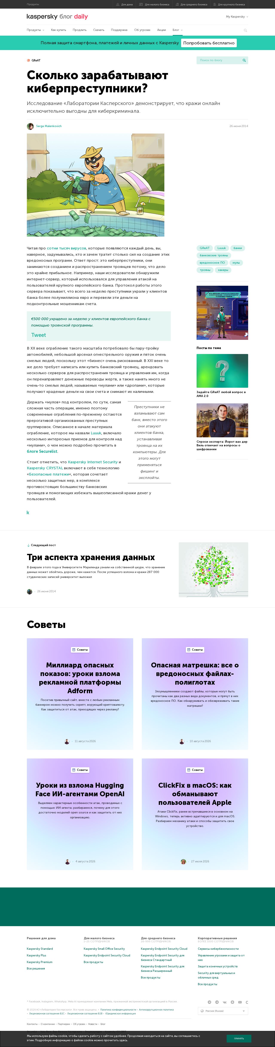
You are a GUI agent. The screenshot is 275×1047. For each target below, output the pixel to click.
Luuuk (96, 433)
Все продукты (93, 962)
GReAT (36, 60)
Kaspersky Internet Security (93, 462)
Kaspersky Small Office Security (104, 948)
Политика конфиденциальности (118, 1009)
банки (238, 248)
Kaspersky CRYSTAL (45, 468)
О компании (48, 1024)
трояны (205, 270)
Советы (82, 649)
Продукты (34, 30)
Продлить (79, 30)
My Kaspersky (235, 16)
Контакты (32, 1024)
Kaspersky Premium (39, 962)
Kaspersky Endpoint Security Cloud (107, 955)
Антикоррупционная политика (156, 1009)
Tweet (38, 335)
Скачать (98, 30)
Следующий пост (43, 545)
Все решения (36, 968)
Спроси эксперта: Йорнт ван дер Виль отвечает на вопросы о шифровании (222, 445)
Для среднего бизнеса (194, 4)
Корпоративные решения (217, 938)
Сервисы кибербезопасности (218, 948)
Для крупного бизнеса (231, 4)
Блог (176, 30)
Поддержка (119, 30)
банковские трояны (214, 255)
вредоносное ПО (212, 262)
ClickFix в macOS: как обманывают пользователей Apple (195, 794)
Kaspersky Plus (36, 955)
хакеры (223, 270)
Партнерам (64, 1024)
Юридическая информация (120, 1013)
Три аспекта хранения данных (91, 557)
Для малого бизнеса (157, 4)
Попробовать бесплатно (209, 43)
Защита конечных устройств (218, 966)
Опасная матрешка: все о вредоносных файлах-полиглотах (195, 673)
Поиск (244, 60)
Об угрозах (142, 30)
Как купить (58, 30)
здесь (123, 1040)
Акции (161, 30)
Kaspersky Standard (40, 948)
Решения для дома (41, 938)
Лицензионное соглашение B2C (46, 1013)
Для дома (127, 4)
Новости (92, 1024)
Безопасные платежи (49, 474)
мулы (236, 262)
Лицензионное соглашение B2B (84, 1013)
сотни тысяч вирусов (66, 248)
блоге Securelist (42, 451)
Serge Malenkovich (49, 126)
